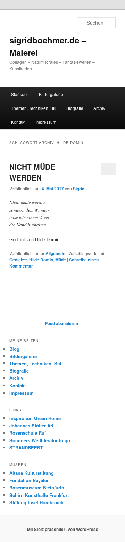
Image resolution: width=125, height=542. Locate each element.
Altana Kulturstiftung (31, 473)
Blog (14, 349)
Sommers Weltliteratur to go (39, 440)
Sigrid (78, 188)
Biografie (74, 108)
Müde (60, 259)
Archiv (99, 108)
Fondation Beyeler (29, 480)
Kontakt (18, 122)
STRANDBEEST (26, 447)
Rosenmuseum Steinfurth (36, 487)
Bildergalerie (51, 94)
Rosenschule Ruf (27, 432)
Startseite (20, 94)
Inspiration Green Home (35, 418)
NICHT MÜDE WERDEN (32, 172)
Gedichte (18, 259)
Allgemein (55, 253)
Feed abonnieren (61, 323)
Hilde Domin (41, 259)
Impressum (45, 122)
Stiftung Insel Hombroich (36, 502)
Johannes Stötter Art (31, 425)
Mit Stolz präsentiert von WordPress (62, 529)
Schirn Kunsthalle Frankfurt (39, 495)
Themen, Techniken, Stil (33, 108)
